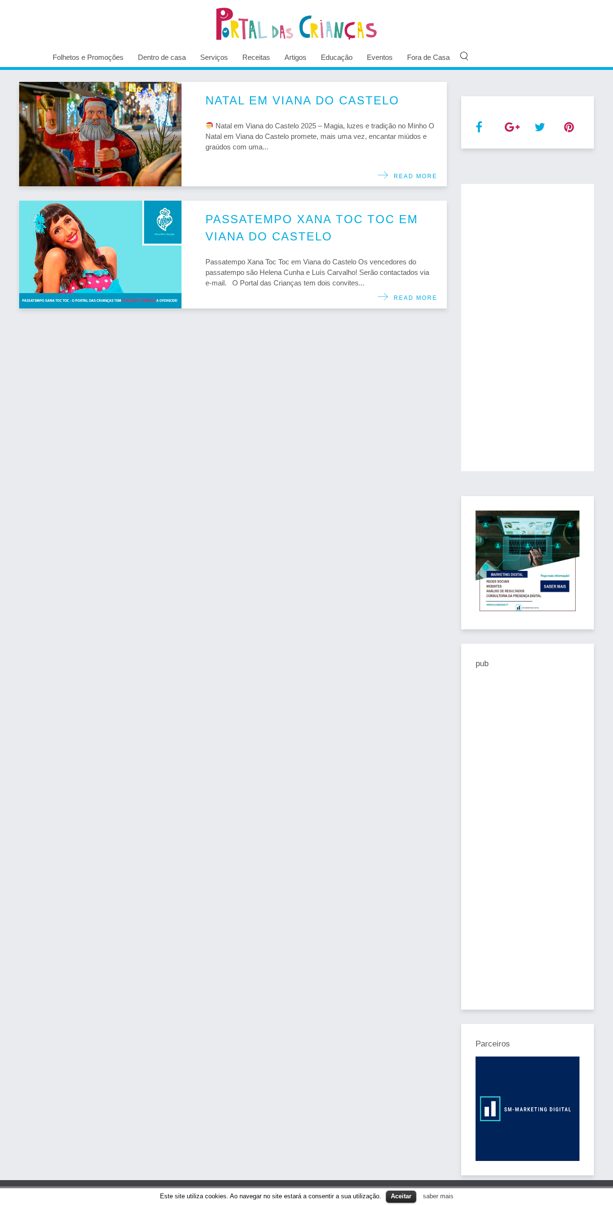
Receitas (256, 57)
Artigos (295, 57)
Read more (413, 176)
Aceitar (401, 1196)
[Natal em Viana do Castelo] (100, 134)
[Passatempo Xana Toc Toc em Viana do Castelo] (100, 254)
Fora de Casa (428, 57)
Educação (336, 57)
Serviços (214, 57)
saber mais (438, 1196)
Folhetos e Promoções (88, 57)
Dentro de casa (162, 57)
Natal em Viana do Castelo (302, 100)
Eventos (380, 57)
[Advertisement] (527, 327)
